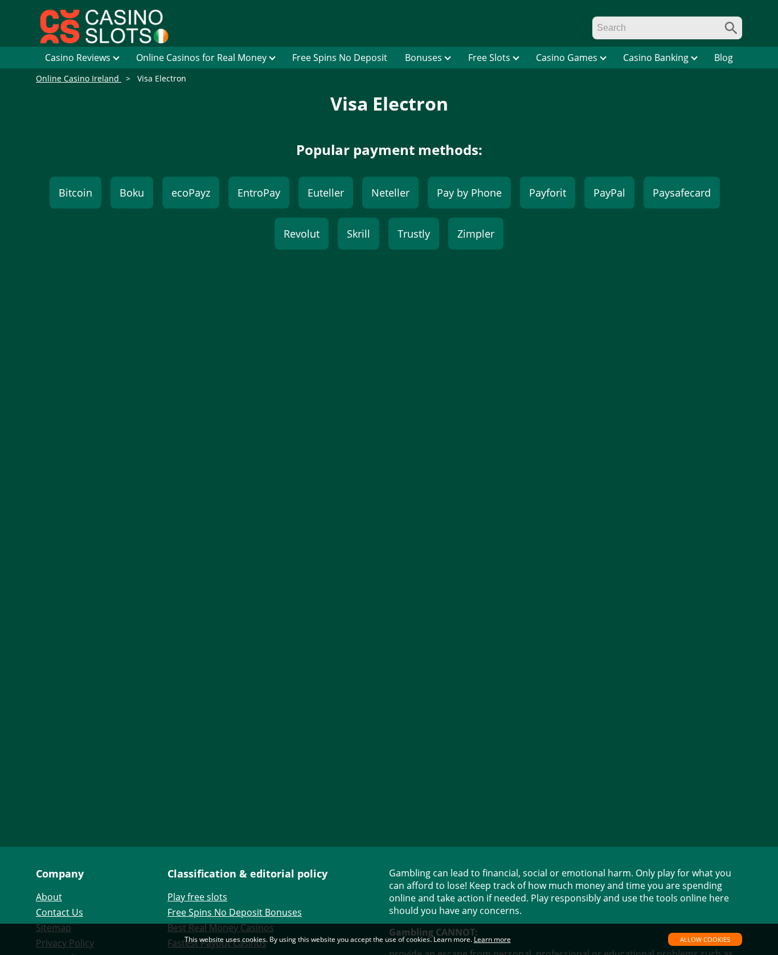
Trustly (414, 233)
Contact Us (59, 912)
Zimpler (475, 233)
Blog (723, 57)
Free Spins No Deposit (339, 57)
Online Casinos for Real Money (201, 57)
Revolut (302, 233)
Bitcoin (75, 192)
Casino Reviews (77, 57)
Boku (132, 192)
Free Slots (489, 57)
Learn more (492, 939)
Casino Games (566, 57)
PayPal (609, 192)
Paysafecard (682, 192)
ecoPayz (190, 192)
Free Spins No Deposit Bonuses (234, 912)
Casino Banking (656, 57)
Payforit (547, 192)
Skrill (358, 233)
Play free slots (197, 897)
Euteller (326, 192)
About (49, 897)
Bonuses (423, 57)
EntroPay (259, 192)
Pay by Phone (469, 192)
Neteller (390, 192)
